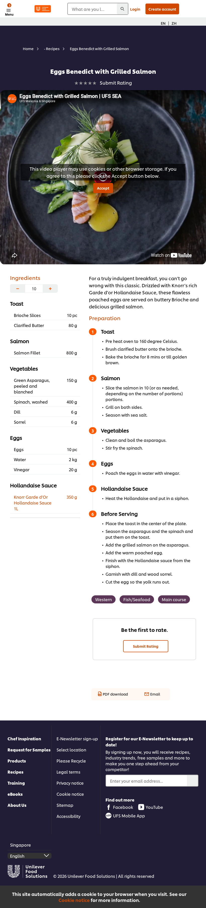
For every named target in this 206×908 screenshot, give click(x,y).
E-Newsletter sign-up (77, 738)
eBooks (15, 794)
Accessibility (68, 816)
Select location (71, 749)
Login (135, 9)
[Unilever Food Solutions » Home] (42, 8)
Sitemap (65, 805)
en (163, 23)
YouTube (154, 807)
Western (103, 599)
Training (16, 783)
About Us (17, 805)
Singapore (20, 845)
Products (17, 761)
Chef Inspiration (24, 738)
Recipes (15, 772)
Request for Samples (29, 749)
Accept (103, 188)
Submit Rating (146, 646)
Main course (174, 599)
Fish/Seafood (136, 599)
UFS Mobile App (129, 815)
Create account (162, 9)
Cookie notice (74, 900)
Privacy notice (70, 783)
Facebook (123, 807)
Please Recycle (71, 761)
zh (174, 23)
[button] (199, 892)
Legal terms (68, 772)
